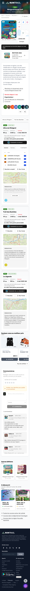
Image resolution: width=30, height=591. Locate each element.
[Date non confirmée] (17, 506)
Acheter (10, 359)
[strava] (13, 547)
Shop (17, 572)
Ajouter (26, 16)
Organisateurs (20, 566)
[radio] (6, 383)
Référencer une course (22, 564)
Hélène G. (11, 434)
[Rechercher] (25, 581)
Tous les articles (21, 363)
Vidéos (18, 574)
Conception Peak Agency (9, 585)
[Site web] (19, 22)
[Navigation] (3, 2)
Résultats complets (10, 169)
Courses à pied (6, 561)
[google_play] (19, 547)
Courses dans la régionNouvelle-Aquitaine (13, 519)
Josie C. (11, 447)
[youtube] (19, 27)
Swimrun (4, 568)
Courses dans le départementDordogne (15, 516)
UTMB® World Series (7, 570)
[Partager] (25, 112)
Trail (2, 15)
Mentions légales (6, 582)
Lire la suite (15, 195)
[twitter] (6, 547)
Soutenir (19, 577)
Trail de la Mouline (21, 503)
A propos (18, 563)
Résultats (9, 231)
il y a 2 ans (11, 419)
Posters (18, 570)
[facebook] (23, 22)
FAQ (15, 582)
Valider (21, 554)
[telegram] (16, 547)
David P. (11, 415)
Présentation (8, 186)
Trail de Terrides (5, 503)
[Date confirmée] (3, 506)
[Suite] (25, 346)
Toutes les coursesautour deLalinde (14, 513)
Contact (18, 561)
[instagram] (27, 22)
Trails (3, 563)
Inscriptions (19, 568)
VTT (3, 566)
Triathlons (4, 564)
